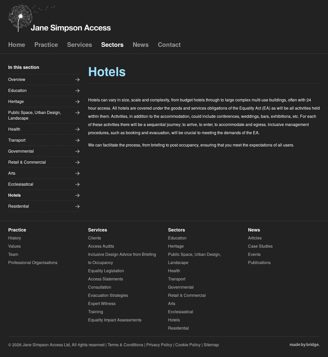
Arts (11, 173)
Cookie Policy (188, 345)
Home (16, 44)
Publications (259, 262)
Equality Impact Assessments (114, 320)
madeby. (305, 344)
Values (14, 246)
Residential (18, 206)
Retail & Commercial (27, 162)
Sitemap (211, 345)
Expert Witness (102, 303)
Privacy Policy (159, 345)
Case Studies (260, 246)
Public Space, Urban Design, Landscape (34, 115)
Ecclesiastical (20, 184)
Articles (255, 238)
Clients (94, 238)
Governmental (21, 151)
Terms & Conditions (125, 345)
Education (17, 90)
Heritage (16, 101)
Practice (46, 44)
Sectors (112, 44)
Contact (169, 44)
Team (13, 254)
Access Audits (101, 246)
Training (95, 311)
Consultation (99, 287)
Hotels (14, 195)
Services (79, 44)
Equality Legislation (106, 271)
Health (14, 129)
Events (254, 254)
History (14, 238)
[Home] (59, 17)
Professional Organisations (32, 262)
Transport (16, 140)
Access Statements (105, 279)
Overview (16, 79)
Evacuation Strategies (108, 295)
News (141, 44)
